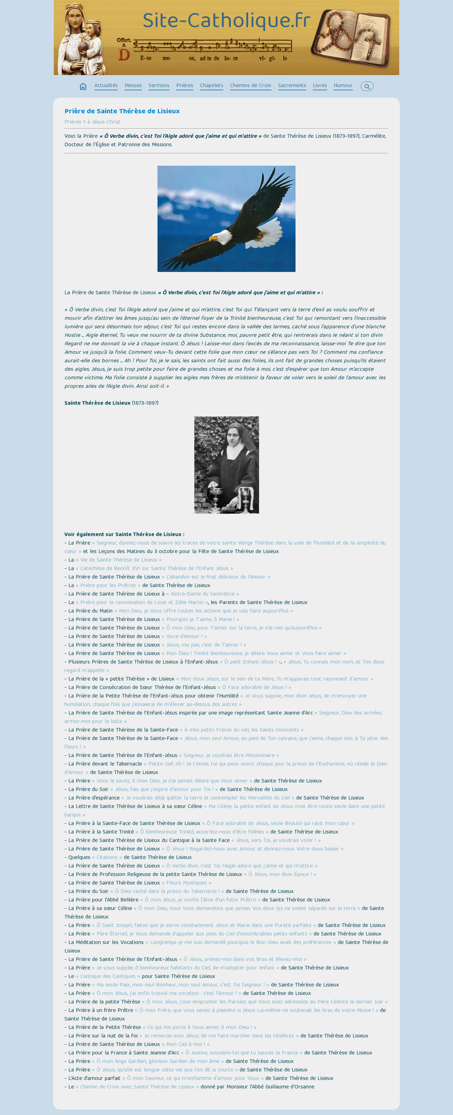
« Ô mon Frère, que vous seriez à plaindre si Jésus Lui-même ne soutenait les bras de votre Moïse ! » (256, 1011)
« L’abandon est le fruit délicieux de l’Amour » (216, 577)
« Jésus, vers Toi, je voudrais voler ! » (276, 841)
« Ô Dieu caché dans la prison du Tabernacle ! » (167, 892)
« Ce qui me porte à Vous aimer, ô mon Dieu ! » (200, 1028)
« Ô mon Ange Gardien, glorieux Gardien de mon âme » (158, 1062)
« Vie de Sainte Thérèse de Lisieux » (119, 560)
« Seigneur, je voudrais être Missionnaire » (229, 756)
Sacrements (292, 86)
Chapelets (211, 86)
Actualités (106, 86)
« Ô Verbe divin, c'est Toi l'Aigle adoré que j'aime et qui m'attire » (239, 866)
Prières (184, 86)
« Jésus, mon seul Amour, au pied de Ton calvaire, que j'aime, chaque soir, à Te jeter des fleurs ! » (226, 743)
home (83, 86)
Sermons (159, 86)
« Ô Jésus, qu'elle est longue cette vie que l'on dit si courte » (165, 1070)
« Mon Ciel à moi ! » (186, 1045)
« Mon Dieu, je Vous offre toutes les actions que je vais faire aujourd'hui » (203, 611)
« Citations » (107, 858)
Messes (133, 86)
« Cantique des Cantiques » (108, 977)
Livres (320, 86)
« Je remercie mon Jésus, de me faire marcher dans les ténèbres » (219, 1036)
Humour (343, 86)
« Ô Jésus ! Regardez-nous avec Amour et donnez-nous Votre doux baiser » (253, 849)
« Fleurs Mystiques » (186, 883)
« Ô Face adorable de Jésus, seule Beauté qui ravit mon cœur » (278, 824)
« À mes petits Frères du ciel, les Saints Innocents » (242, 730)
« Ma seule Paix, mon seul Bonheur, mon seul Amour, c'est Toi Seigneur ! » (180, 985)
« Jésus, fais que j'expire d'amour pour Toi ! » (164, 790)
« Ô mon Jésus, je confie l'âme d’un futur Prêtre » (200, 900)
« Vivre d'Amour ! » (184, 637)
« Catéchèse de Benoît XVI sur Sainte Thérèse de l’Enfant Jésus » (154, 569)
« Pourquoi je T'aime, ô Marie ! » (200, 620)
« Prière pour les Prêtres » (108, 586)
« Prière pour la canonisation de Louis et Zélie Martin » (142, 603)
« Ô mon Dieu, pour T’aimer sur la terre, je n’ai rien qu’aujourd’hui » (242, 628)
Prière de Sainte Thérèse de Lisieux (122, 112)
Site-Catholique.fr (226, 22)
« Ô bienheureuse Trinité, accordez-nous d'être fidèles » (202, 832)
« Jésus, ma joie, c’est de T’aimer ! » (204, 645)
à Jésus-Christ (104, 122)
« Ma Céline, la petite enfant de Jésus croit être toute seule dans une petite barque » (224, 811)
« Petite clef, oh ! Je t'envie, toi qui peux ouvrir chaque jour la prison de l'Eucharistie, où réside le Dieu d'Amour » (225, 769)
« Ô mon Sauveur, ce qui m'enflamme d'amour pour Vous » (193, 1079)
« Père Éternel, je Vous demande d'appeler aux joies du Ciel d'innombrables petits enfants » (202, 934)
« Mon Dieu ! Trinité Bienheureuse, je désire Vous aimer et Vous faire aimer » (254, 654)
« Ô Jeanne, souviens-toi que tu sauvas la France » (242, 1053)
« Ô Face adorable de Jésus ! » (254, 688)
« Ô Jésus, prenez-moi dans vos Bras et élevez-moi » (242, 960)
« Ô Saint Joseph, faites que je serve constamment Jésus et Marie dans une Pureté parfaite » (204, 926)
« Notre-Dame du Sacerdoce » (202, 594)
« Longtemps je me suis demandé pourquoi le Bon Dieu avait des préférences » (240, 943)
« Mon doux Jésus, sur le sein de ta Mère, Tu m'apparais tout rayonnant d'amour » (274, 679)
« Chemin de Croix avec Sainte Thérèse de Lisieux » (137, 1087)
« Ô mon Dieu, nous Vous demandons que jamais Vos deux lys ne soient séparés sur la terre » (247, 909)
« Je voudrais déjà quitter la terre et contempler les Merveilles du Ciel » (207, 798)
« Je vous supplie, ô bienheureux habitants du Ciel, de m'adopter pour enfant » (185, 968)
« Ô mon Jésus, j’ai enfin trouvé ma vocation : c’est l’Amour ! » (166, 994)
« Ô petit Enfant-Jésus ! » (250, 662)
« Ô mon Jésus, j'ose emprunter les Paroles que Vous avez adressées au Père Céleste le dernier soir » (265, 1002)
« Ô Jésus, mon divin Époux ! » (280, 875)
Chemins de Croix (250, 86)
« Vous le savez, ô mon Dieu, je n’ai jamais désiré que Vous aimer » (172, 781)
